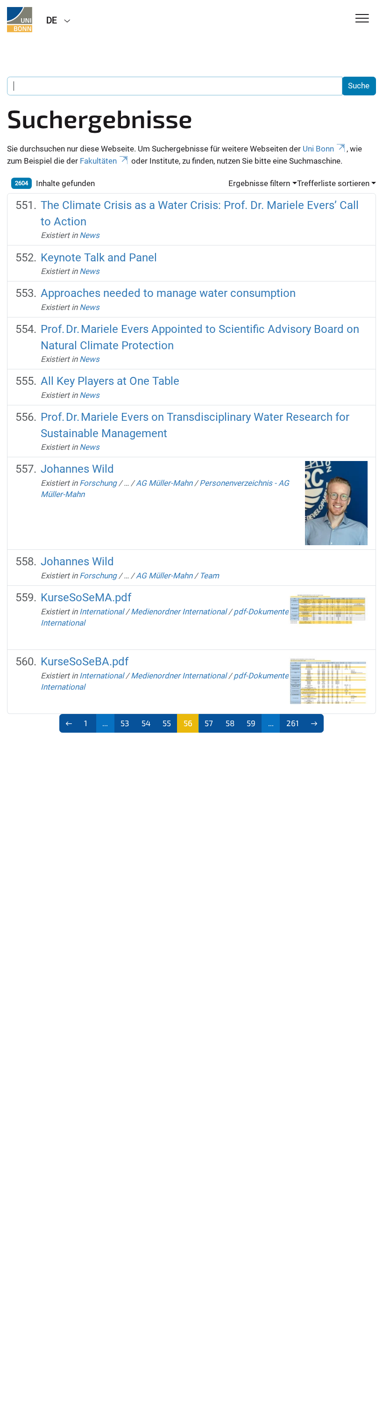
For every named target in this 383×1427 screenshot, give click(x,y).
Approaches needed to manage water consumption (168, 293)
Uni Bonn (318, 148)
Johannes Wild (77, 469)
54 (146, 723)
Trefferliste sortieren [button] (333, 183)
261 (292, 723)
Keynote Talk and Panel (99, 257)
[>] (314, 723)
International (101, 611)
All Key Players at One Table (110, 381)
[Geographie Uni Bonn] (19, 19)
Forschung (98, 483)
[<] (68, 723)
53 (125, 723)
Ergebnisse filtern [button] (259, 183)
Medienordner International (179, 611)
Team (209, 575)
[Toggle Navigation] (362, 19)
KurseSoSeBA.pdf (84, 661)
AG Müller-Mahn (164, 483)
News (89, 235)
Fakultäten (98, 161)
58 (230, 723)
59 (251, 723)
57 (209, 723)
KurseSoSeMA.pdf (86, 597)
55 (167, 723)
